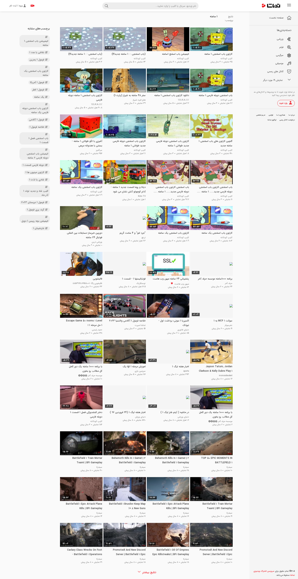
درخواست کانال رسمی (287, 120)
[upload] (32, 5)
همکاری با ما (280, 115)
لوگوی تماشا (271, 120)
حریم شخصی (260, 115)
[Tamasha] (271, 5)
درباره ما (291, 115)
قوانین (271, 115)
